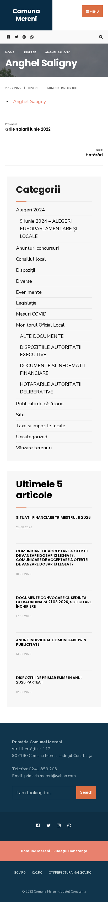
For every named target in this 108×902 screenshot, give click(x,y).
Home (9, 52)
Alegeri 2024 (30, 210)
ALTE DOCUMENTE (42, 336)
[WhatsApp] (31, 37)
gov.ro (20, 873)
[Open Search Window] (100, 37)
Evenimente (29, 292)
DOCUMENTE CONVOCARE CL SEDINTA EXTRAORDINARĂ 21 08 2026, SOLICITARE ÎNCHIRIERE (53, 602)
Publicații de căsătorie (39, 404)
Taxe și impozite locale (40, 426)
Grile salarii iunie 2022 (28, 127)
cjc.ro (37, 873)
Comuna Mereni (26, 15)
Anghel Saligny (29, 101)
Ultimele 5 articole (39, 489)
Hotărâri (94, 153)
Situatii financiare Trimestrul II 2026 (53, 517)
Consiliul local (31, 259)
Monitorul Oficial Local (40, 325)
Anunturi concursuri (37, 248)
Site (20, 415)
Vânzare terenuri (34, 448)
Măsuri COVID (31, 314)
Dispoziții (25, 270)
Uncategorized (31, 437)
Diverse (30, 52)
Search (86, 792)
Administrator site (62, 88)
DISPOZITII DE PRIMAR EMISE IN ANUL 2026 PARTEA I (49, 680)
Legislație (26, 303)
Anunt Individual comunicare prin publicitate (51, 642)
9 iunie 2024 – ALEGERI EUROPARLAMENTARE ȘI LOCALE (48, 228)
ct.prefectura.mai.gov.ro (70, 873)
